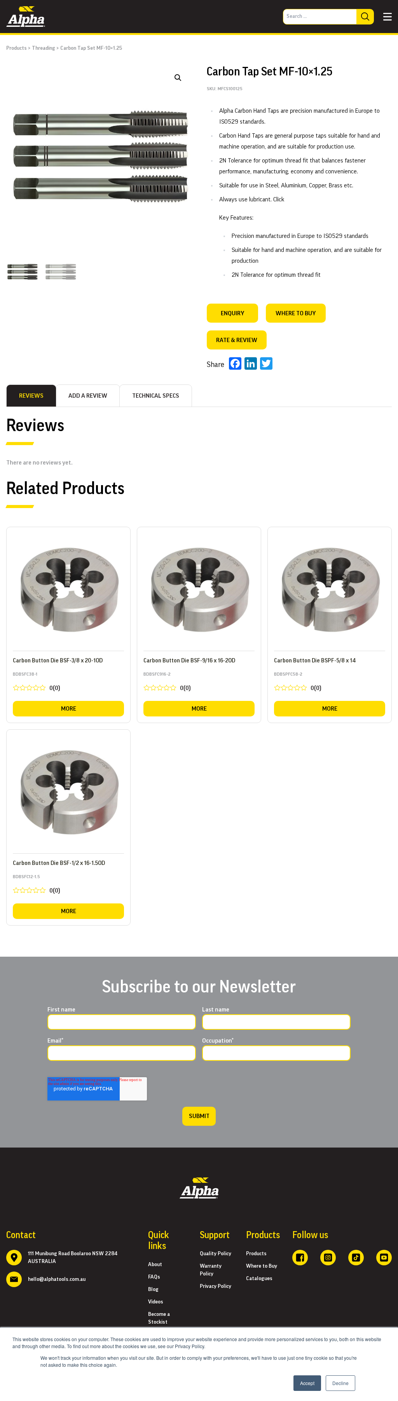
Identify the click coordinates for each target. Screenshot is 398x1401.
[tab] (31, 395)
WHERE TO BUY (296, 313)
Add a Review (87, 396)
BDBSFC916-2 (167, 683)
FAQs (154, 1277)
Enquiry (232, 313)
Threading (43, 48)
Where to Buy (261, 1266)
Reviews (31, 396)
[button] (178, 78)
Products (16, 48)
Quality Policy (215, 1253)
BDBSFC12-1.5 (36, 885)
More (68, 709)
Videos (155, 1302)
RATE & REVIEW (236, 340)
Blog (153, 1289)
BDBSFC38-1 (36, 683)
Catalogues (259, 1278)
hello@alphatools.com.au (57, 1279)
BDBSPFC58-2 (297, 683)
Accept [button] (307, 1383)
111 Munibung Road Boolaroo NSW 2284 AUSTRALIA (72, 1257)
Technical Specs (155, 396)
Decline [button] (340, 1383)
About (155, 1264)
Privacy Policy (215, 1286)
